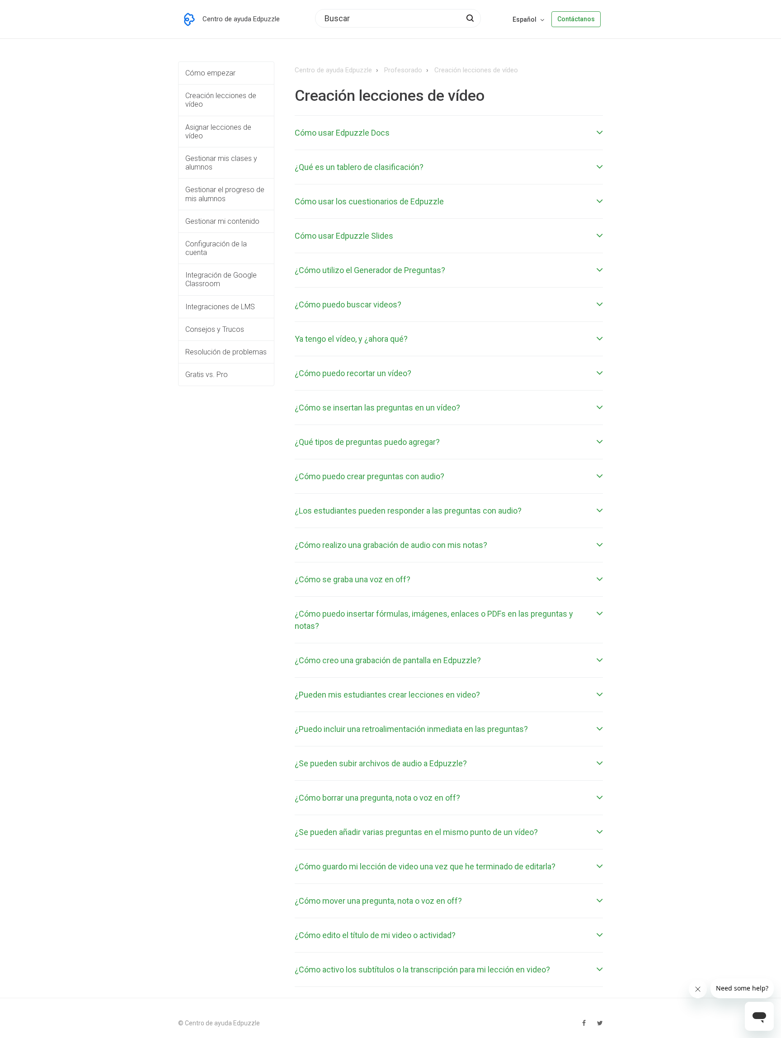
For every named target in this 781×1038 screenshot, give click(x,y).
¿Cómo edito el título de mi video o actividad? (375, 935)
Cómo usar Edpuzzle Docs (342, 132)
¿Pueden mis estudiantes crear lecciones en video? (387, 694)
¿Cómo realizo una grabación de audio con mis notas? (391, 545)
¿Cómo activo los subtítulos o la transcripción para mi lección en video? (422, 969)
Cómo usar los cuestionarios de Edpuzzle (369, 201)
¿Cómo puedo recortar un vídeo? (353, 373)
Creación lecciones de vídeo (476, 70)
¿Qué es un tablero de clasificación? (359, 167)
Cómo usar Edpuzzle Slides (344, 236)
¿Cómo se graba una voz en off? (352, 579)
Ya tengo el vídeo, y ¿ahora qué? (351, 339)
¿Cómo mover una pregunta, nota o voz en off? (378, 901)
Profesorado (403, 70)
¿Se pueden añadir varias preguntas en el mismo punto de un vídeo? (416, 832)
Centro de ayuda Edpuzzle (333, 70)
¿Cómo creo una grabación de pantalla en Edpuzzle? (388, 660)
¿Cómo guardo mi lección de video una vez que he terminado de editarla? (425, 866)
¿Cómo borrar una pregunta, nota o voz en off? (377, 797)
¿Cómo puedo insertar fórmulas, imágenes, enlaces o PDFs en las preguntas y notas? (434, 620)
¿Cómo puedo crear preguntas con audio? (369, 476)
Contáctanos (576, 19)
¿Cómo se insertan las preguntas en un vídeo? (377, 407)
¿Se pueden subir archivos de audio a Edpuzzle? (381, 763)
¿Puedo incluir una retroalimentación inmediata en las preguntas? (411, 729)
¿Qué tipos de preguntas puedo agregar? (367, 442)
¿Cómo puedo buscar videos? (348, 304)
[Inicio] (189, 19)
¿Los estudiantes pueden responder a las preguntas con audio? (408, 510)
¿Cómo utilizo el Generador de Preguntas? (370, 270)
